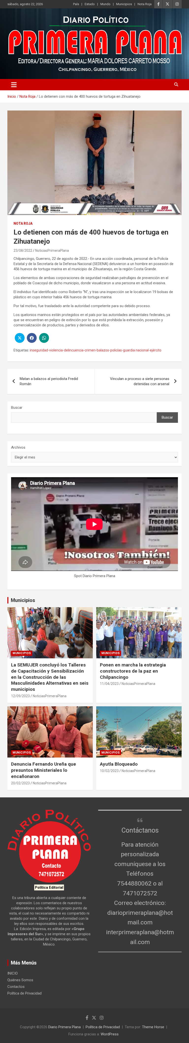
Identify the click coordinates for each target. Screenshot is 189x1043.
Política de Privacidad (24, 993)
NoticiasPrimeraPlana (52, 251)
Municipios (124, 4)
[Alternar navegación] (13, 84)
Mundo (105, 4)
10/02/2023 (109, 771)
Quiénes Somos (20, 980)
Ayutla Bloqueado (119, 764)
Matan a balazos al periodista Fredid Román (49, 381)
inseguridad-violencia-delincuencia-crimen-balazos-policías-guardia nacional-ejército (95, 350)
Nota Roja (145, 4)
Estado (90, 4)
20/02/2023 (20, 783)
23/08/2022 (23, 251)
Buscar (16, 407)
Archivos (18, 447)
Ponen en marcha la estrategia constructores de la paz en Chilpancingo (133, 671)
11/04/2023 (109, 684)
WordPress (110, 1034)
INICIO (12, 973)
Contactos (16, 986)
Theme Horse (153, 1027)
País (76, 4)
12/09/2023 (20, 696)
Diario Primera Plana (64, 1027)
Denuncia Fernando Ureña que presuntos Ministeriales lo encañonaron (43, 770)
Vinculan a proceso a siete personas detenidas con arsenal (139, 381)
